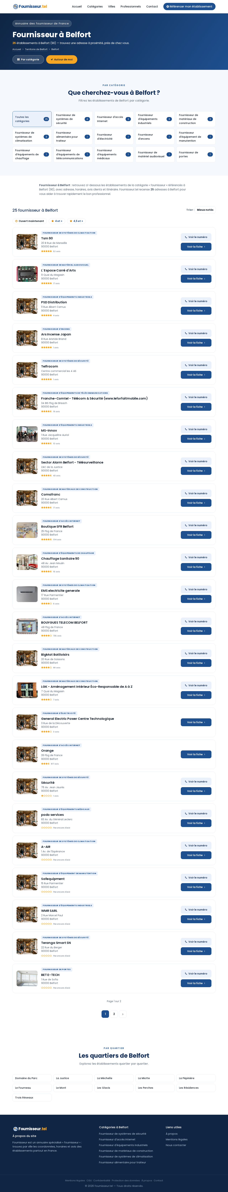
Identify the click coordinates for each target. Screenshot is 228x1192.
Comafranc (50, 494)
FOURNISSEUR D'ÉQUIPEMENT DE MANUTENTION (69, 873)
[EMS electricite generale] (27, 594)
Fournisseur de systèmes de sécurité (122, 1134)
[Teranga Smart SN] (27, 946)
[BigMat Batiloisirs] (27, 658)
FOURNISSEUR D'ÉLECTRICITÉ (59, 713)
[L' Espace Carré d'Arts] (27, 274)
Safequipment (53, 879)
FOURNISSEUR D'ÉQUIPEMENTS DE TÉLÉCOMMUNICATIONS (75, 393)
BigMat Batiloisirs (55, 654)
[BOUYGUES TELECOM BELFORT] (27, 626)
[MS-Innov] (27, 434)
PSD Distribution (54, 302)
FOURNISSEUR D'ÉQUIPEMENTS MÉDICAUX (66, 809)
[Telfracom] (27, 370)
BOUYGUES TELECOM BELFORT (64, 622)
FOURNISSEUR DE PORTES (57, 969)
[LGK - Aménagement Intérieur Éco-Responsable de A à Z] (27, 690)
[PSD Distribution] (27, 306)
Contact (152, 6)
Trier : (190, 210)
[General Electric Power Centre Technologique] (27, 722)
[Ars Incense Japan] (27, 338)
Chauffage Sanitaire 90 (60, 558)
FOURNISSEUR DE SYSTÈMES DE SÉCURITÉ (66, 360)
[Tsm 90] (27, 242)
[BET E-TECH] (27, 978)
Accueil (77, 6)
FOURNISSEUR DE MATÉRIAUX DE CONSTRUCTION (70, 489)
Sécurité (48, 782)
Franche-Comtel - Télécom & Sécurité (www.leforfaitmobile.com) (94, 398)
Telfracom (49, 366)
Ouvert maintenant (31, 221)
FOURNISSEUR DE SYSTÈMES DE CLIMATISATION (69, 232)
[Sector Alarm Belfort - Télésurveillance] (27, 466)
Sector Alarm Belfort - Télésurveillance (72, 462)
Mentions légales (177, 1139)
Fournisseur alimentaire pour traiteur (122, 1162)
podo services (52, 814)
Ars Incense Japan (56, 334)
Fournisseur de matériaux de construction (126, 1151)
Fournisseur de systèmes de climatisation (126, 1156)
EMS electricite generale (60, 590)
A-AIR (45, 846)
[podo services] (27, 818)
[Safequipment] (27, 882)
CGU (89, 1180)
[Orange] (27, 754)
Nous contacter (176, 1145)
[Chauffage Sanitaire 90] (27, 562)
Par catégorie (30, 59)
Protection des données (126, 1180)
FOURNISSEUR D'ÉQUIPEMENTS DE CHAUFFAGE (68, 553)
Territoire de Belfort (36, 49)
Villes (111, 6)
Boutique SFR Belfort (57, 526)
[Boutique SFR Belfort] (27, 530)
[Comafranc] (27, 498)
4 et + (58, 221)
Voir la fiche (195, 246)
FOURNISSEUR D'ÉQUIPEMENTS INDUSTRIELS (67, 297)
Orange (47, 750)
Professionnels (131, 6)
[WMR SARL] (27, 914)
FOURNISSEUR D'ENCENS (56, 329)
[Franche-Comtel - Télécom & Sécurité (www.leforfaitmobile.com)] (27, 402)
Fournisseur (33, 6)
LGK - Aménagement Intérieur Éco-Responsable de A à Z (87, 686)
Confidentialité (101, 1180)
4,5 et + (78, 221)
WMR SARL (49, 910)
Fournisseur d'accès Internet (117, 1139)
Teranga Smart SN (56, 942)
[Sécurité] (27, 786)
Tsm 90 (47, 238)
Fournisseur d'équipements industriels (123, 1145)
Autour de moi (63, 59)
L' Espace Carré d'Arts (58, 270)
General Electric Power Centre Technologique (77, 718)
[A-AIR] (27, 850)
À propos (172, 1134)
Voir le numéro (197, 237)
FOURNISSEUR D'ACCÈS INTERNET (61, 521)
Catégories (95, 6)
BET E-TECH (50, 975)
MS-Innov (49, 430)
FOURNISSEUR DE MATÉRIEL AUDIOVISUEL (66, 264)
